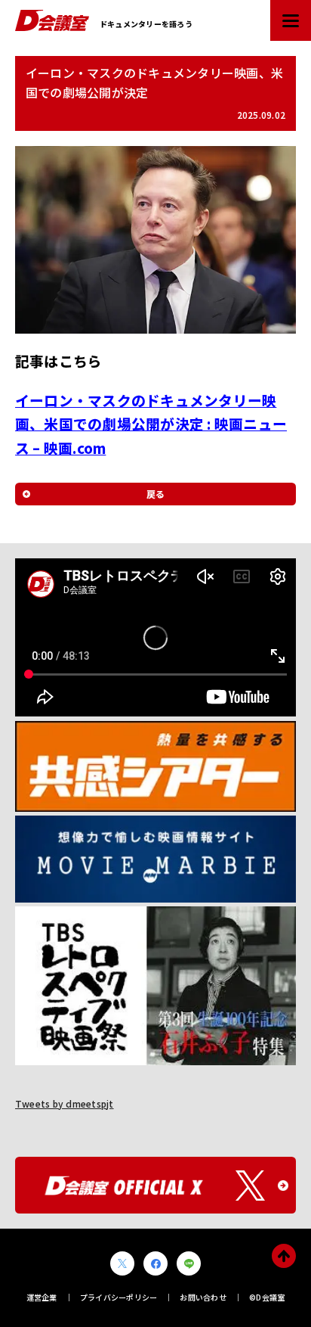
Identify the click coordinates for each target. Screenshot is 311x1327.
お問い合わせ (203, 1297)
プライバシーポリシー (118, 1297)
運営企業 (41, 1297)
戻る (155, 493)
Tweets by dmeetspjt (64, 1103)
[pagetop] (284, 1256)
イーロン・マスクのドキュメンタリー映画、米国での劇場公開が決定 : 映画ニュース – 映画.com (151, 424)
